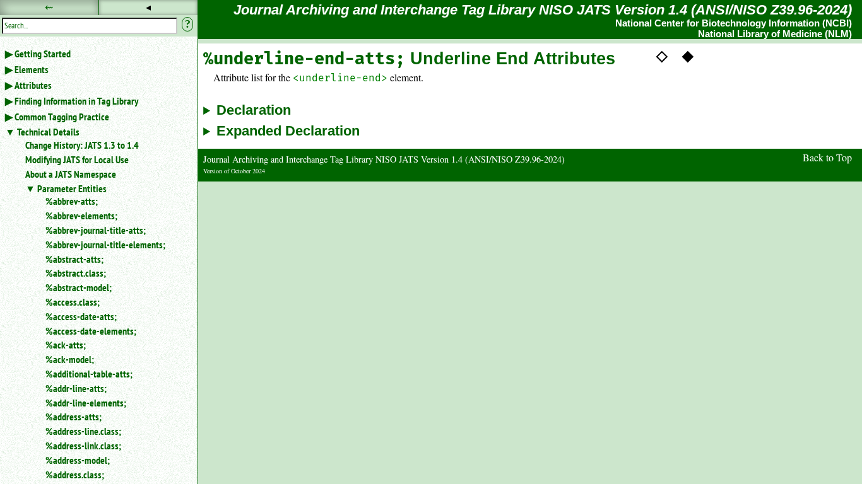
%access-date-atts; (81, 316)
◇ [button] (662, 55)
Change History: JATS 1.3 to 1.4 (82, 145)
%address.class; (74, 474)
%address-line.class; (83, 431)
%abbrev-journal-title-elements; (105, 244)
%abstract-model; (78, 287)
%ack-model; (69, 359)
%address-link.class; (83, 445)
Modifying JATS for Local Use (77, 159)
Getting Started (43, 53)
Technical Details (48, 131)
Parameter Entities (72, 188)
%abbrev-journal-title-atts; (95, 230)
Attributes (33, 85)
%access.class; (72, 302)
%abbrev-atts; (71, 201)
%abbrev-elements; (81, 215)
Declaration (253, 110)
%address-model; (77, 460)
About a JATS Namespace (70, 174)
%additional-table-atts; (89, 373)
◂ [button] (148, 7)
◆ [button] (688, 55)
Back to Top (827, 157)
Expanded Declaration (288, 131)
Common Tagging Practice (62, 116)
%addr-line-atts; (76, 388)
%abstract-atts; (74, 259)
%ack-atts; (65, 344)
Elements (32, 69)
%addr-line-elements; (85, 402)
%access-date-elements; (90, 331)
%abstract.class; (75, 273)
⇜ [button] (49, 7)
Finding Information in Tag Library (76, 101)
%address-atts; (73, 416)
